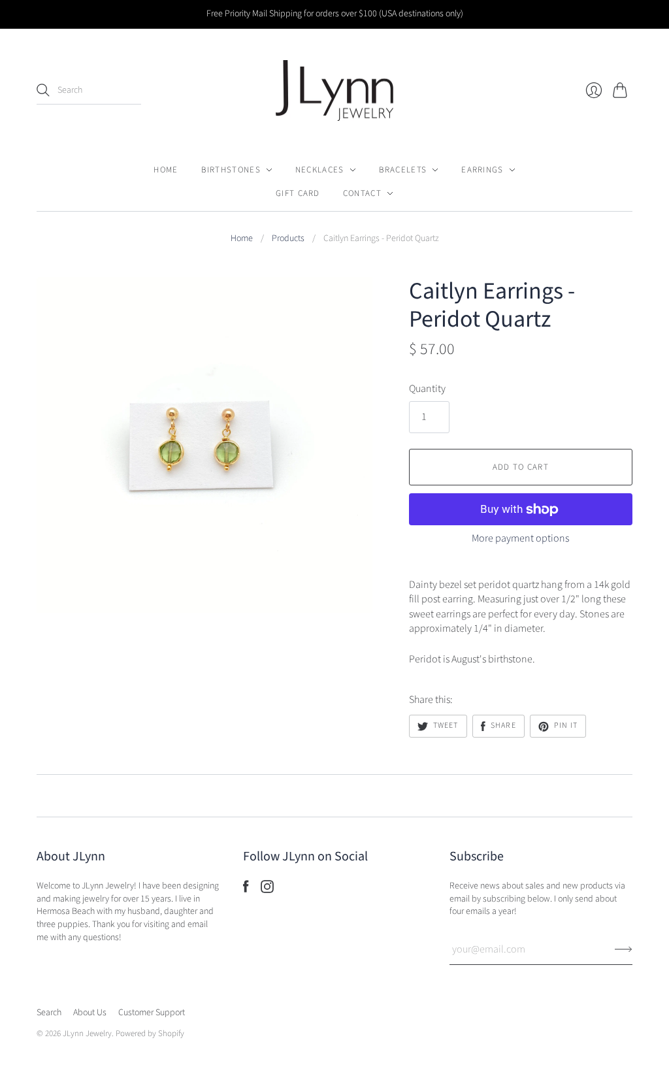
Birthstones (231, 170)
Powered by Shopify (150, 1033)
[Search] (43, 90)
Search (49, 1012)
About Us (89, 1012)
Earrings (482, 170)
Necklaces (319, 170)
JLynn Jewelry (87, 1033)
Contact (362, 193)
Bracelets (403, 170)
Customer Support (151, 1012)
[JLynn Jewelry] (334, 91)
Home (166, 170)
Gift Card (298, 193)
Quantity (427, 389)
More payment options (520, 538)
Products (288, 239)
